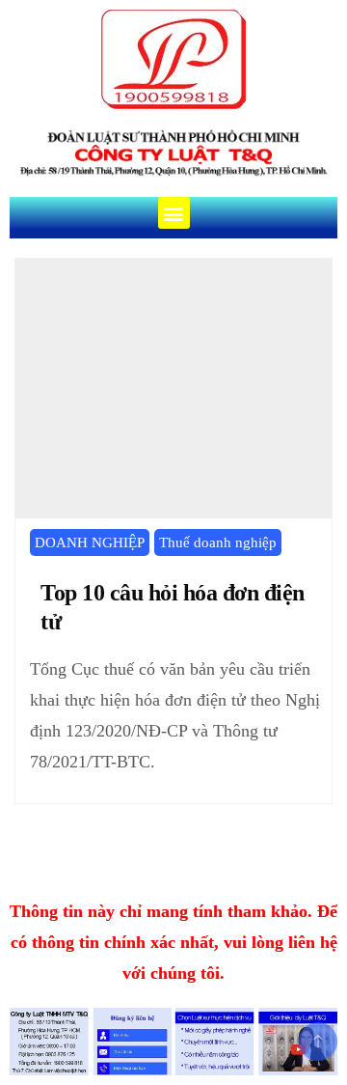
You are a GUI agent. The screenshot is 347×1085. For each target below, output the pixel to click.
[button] (174, 213)
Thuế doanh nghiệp (218, 542)
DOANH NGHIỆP (90, 542)
